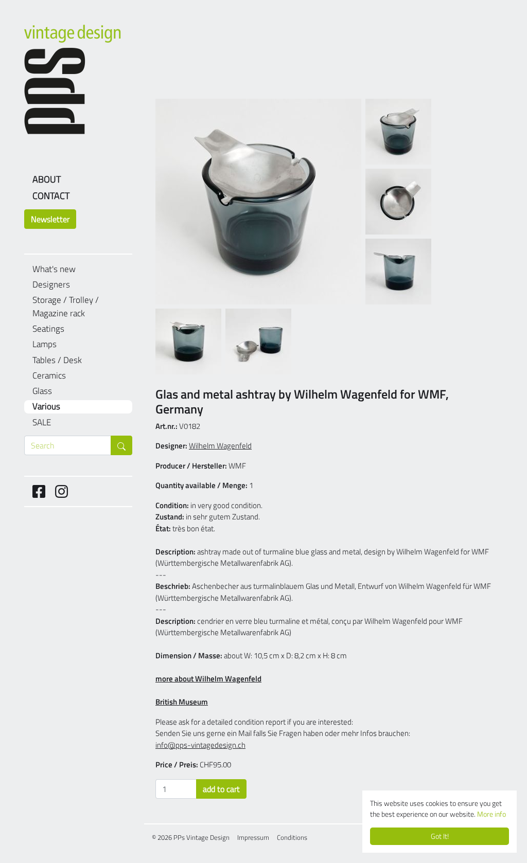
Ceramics (49, 375)
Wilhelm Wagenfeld (220, 446)
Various (46, 406)
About (46, 179)
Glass (42, 391)
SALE (41, 422)
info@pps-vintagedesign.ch (200, 745)
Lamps (44, 344)
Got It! (440, 836)
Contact (50, 196)
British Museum (181, 702)
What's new (54, 269)
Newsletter (50, 219)
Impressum (253, 837)
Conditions (292, 837)
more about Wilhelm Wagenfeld (208, 679)
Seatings (48, 328)
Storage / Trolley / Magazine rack (65, 307)
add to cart (221, 789)
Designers (51, 284)
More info (491, 814)
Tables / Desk (57, 360)
